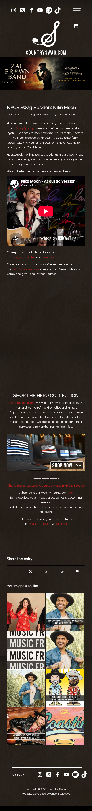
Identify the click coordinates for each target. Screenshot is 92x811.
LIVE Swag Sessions (25, 269)
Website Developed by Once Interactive (46, 793)
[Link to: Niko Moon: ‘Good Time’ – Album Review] (26, 688)
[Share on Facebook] (15, 571)
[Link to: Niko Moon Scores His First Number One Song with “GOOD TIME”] (65, 612)
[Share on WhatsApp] (46, 571)
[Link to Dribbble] (57, 10)
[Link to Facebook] (31, 10)
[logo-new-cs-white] (46, 34)
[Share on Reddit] (61, 571)
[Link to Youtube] (40, 10)
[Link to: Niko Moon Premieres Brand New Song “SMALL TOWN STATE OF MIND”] (65, 650)
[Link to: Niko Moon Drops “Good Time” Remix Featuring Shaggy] (65, 688)
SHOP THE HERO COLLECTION (46, 395)
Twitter (30, 257)
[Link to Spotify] (49, 10)
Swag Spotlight (25, 128)
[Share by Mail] (77, 571)
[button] (46, 73)
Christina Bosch (66, 114)
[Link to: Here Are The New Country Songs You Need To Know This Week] (26, 650)
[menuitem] (78, 11)
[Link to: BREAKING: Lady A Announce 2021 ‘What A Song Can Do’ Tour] (26, 612)
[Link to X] (22, 10)
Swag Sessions (44, 114)
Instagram (18, 257)
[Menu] (76, 11)
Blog (32, 114)
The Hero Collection (21, 402)
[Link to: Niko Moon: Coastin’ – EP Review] (65, 726)
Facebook (48, 257)
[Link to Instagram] (14, 10)
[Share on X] (30, 571)
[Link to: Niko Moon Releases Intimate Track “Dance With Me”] (26, 726)
